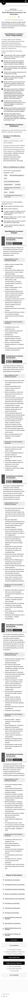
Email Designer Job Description (12, 903)
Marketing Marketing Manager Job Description (13, 928)
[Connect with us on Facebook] (1, 996)
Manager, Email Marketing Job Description (15, 894)
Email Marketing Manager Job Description (15, 884)
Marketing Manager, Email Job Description (15, 898)
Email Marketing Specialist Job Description (15, 889)
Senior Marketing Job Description (12, 923)
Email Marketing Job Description (12, 880)
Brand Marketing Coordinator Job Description (13, 934)
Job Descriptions (13, 9)
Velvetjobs (3, 2)
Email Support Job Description (12, 912)
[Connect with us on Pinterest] (4, 996)
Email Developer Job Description (12, 908)
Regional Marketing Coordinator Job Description (13, 918)
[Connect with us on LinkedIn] (6, 996)
